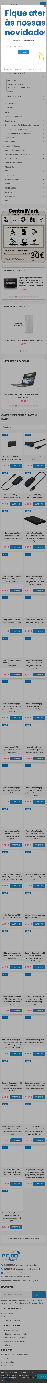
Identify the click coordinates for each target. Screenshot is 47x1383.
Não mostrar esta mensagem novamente (24, 69)
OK (24, 52)
